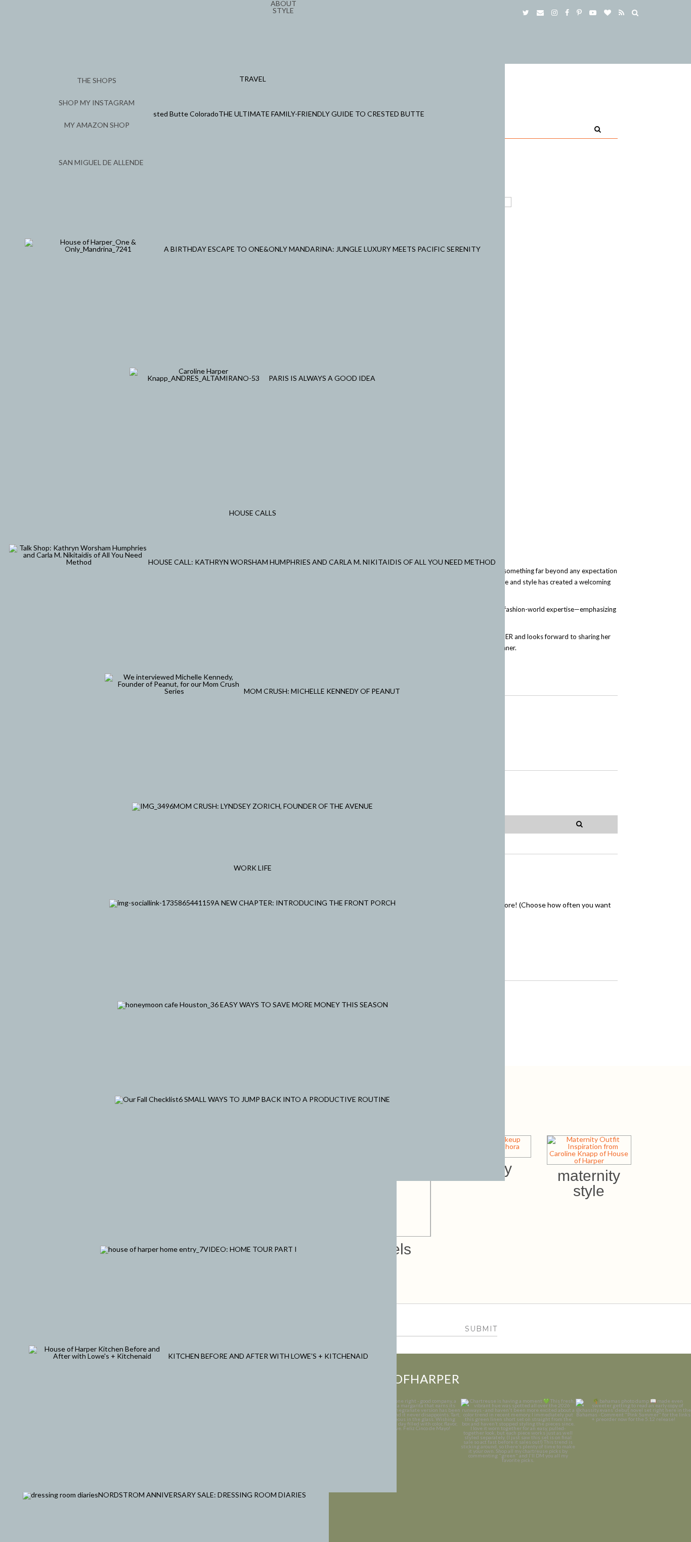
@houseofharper (399, 1378)
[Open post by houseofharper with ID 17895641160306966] (633, 1456)
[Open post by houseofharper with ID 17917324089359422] (403, 1456)
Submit (481, 1328)
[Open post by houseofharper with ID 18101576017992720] (518, 1456)
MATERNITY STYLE (588, 1183)
